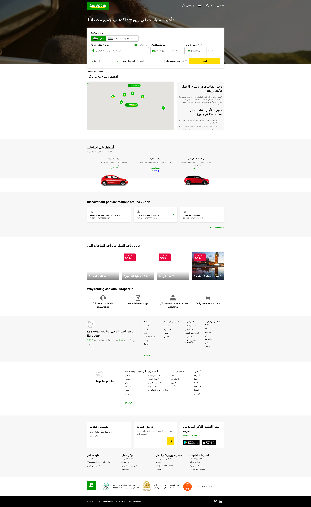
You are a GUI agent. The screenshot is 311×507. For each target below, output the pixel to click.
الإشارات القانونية (121, 501)
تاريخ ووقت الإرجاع (194, 45)
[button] (132, 93)
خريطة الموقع (108, 501)
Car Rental (91, 71)
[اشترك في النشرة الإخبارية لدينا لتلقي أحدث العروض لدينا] (170, 441)
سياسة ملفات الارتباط (136, 501)
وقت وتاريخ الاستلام (158, 45)
